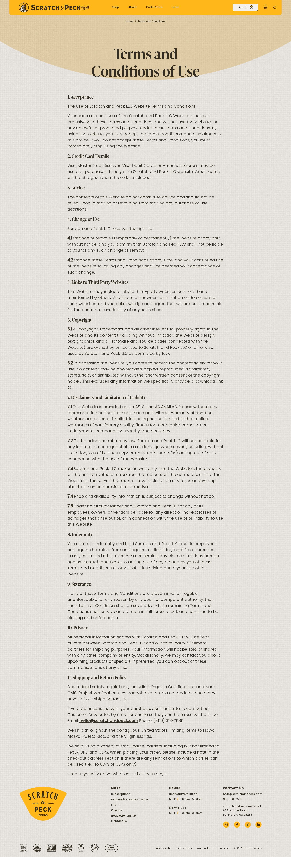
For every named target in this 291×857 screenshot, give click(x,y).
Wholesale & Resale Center (129, 799)
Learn (175, 7)
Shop (115, 7)
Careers (116, 810)
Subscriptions (120, 794)
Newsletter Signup (123, 816)
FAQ (114, 805)
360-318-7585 (232, 799)
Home (129, 21)
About (132, 7)
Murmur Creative (218, 848)
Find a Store (154, 7)
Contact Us (119, 821)
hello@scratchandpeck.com (108, 721)
